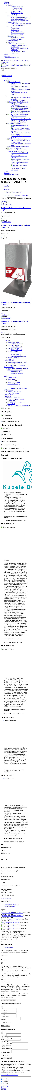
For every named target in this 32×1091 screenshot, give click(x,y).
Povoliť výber (4, 1086)
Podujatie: (3, 1036)
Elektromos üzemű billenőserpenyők (21, 17)
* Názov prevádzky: (6, 1048)
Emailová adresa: (5, 981)
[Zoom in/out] (6, 955)
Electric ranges (15, 30)
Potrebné (5, 1078)
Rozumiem (4, 1075)
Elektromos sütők (8, 367)
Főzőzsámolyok (8, 390)
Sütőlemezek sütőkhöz (17, 373)
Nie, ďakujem (4, 1000)
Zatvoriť (3, 1058)
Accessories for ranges (17, 34)
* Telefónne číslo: (5, 1047)
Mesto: (2, 1039)
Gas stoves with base (16, 31)
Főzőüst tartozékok (16, 11)
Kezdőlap (6, 186)
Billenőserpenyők (9, 360)
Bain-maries (7, 396)
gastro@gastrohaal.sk (7, 60)
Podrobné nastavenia (12, 1075)
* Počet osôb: (4, 1041)
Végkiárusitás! (4, 201)
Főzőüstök (7, 340)
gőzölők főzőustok (16, 354)
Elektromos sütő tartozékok (18, 25)
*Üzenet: (3, 1019)
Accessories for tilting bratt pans (19, 20)
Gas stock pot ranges (16, 39)
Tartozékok (14, 14)
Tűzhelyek (7, 376)
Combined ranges (15, 28)
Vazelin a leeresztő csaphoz (18, 356)
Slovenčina (11, 65)
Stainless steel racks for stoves (19, 388)
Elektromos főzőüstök (17, 6)
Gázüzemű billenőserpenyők (18, 19)
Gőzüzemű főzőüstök (16, 10)
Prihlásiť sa (12, 1000)
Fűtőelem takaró (15, 371)
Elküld (7, 1025)
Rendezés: (3, 198)
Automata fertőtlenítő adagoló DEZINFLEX (16, 195)
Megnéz (3, 219)
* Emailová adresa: (6, 1045)
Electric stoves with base (17, 33)
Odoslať (9, 1058)
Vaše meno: (4, 980)
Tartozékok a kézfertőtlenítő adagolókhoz (19, 405)
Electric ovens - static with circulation (21, 23)
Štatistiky (5, 1081)
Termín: (3, 1038)
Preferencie (6, 1080)
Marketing (5, 1083)
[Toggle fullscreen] (4, 955)
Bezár (2, 1025)
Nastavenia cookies (9, 906)
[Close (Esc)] (1, 955)
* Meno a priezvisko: (6, 1043)
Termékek (6, 189)
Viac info (3, 1088)
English (22, 65)
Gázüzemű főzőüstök (16, 8)
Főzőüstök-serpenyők (17, 13)
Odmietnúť (4, 1089)
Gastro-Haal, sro (8, 947)
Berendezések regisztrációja (11, 904)
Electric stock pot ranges (17, 37)
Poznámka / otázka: (6, 1052)
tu (5, 995)
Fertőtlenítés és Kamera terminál (12, 192)
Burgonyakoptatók (9, 394)
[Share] (3, 955)
